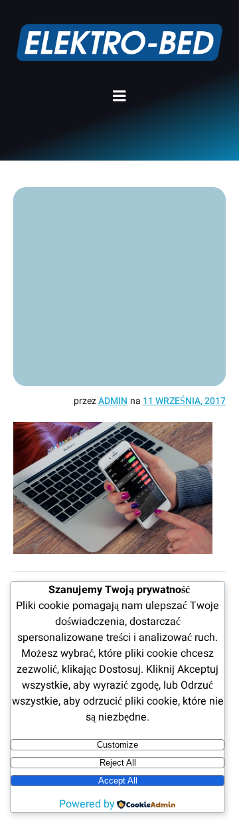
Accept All (117, 781)
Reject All (118, 763)
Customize (117, 745)
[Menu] (119, 96)
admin (112, 401)
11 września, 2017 (184, 401)
